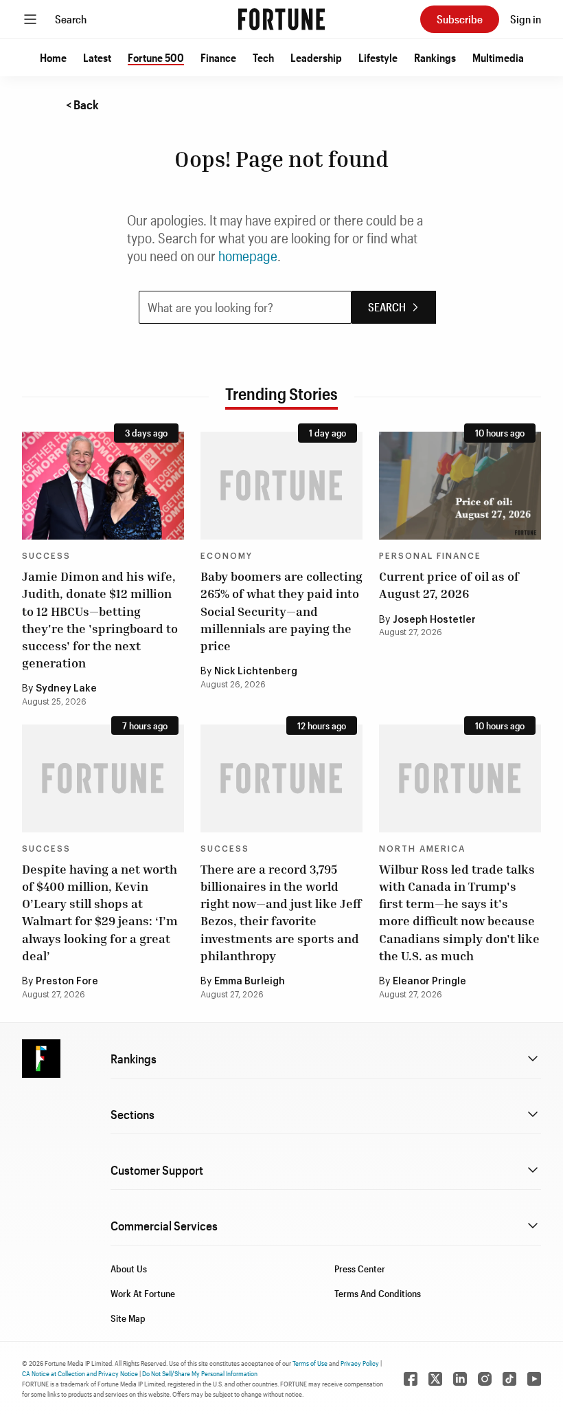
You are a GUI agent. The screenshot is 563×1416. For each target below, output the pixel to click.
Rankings (435, 57)
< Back (82, 104)
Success (46, 556)
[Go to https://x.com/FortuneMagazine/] (435, 1379)
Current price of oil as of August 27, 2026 (449, 584)
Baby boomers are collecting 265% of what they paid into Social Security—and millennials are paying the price (281, 610)
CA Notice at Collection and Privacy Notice (80, 1373)
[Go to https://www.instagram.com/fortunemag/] (485, 1379)
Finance (218, 57)
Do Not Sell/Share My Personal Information (199, 1373)
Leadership (316, 57)
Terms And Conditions (377, 1293)
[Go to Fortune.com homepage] (281, 19)
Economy (226, 556)
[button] (53, 57)
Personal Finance (430, 556)
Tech (263, 57)
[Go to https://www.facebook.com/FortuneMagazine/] (410, 1379)
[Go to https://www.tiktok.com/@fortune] (509, 1379)
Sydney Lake (66, 689)
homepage (247, 255)
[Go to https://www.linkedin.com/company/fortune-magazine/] (460, 1379)
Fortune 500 (156, 57)
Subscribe (460, 18)
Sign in (525, 18)
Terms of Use (310, 1363)
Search (71, 18)
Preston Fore (67, 981)
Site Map (128, 1318)
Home (53, 57)
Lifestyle (378, 57)
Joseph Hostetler (434, 620)
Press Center (359, 1268)
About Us (129, 1268)
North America (422, 849)
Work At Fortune (143, 1293)
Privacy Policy (360, 1363)
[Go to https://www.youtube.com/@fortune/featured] (534, 1379)
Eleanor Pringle (429, 981)
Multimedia (498, 57)
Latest (97, 57)
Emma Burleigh (249, 981)
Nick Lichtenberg (255, 671)
